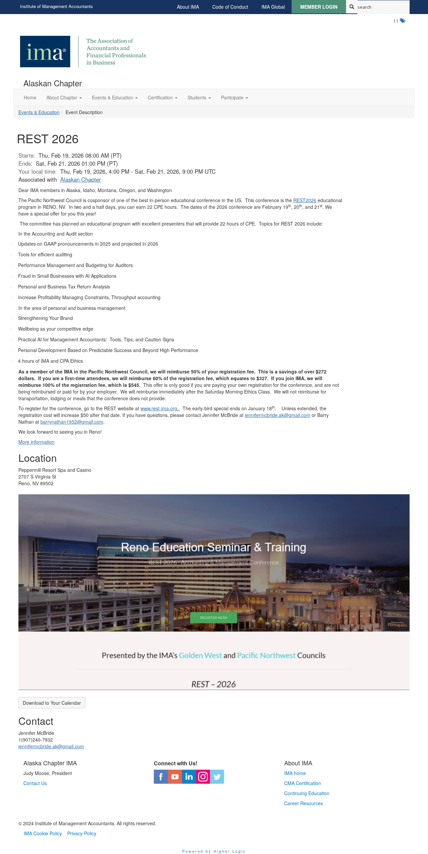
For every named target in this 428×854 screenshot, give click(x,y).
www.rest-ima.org (158, 408)
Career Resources (303, 803)
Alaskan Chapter (80, 179)
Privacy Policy (81, 833)
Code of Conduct (230, 6)
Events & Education (39, 112)
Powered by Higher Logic (214, 851)
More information (36, 441)
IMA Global (273, 6)
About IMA (188, 6)
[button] (64, 97)
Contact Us (35, 783)
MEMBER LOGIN (318, 6)
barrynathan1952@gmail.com (71, 421)
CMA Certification (302, 783)
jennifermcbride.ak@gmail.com (277, 415)
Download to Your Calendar (52, 702)
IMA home (295, 773)
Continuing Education (306, 793)
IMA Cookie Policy (43, 833)
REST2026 (304, 200)
